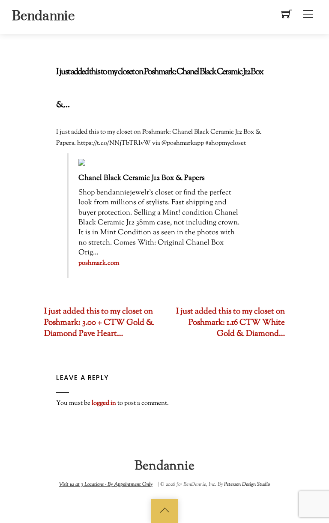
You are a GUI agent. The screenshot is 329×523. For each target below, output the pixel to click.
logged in (104, 403)
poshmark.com (98, 263)
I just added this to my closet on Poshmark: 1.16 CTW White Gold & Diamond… (230, 323)
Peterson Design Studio (247, 484)
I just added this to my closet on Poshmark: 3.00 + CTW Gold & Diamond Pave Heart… (99, 323)
